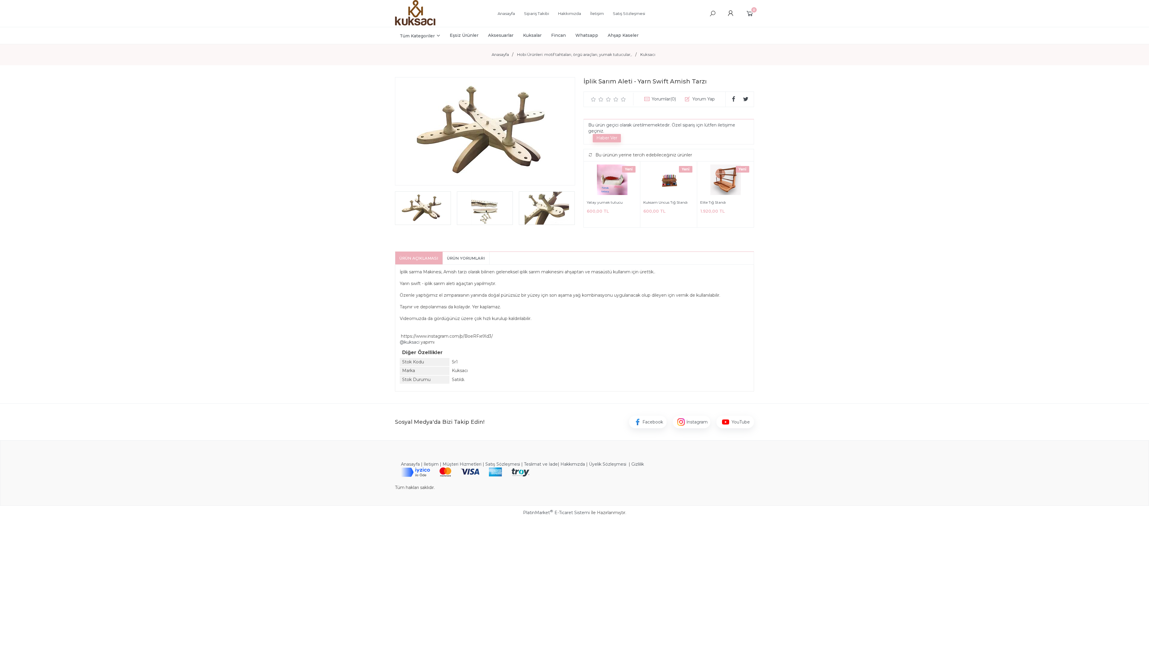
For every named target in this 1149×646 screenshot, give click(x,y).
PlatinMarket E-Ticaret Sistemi (556, 512)
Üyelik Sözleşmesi (607, 464)
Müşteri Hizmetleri (462, 464)
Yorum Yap (703, 99)
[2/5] (597, 99)
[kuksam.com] (415, 24)
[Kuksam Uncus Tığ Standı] (668, 180)
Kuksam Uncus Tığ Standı (665, 202)
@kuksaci (410, 342)
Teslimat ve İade (541, 464)
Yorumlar (664, 99)
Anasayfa (410, 464)
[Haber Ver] (607, 138)
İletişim (431, 464)
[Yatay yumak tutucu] (612, 180)
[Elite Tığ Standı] (725, 180)
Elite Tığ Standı (713, 202)
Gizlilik (637, 464)
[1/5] (593, 99)
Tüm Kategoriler (417, 36)
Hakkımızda (572, 464)
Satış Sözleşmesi (502, 464)
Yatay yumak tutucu (605, 202)
